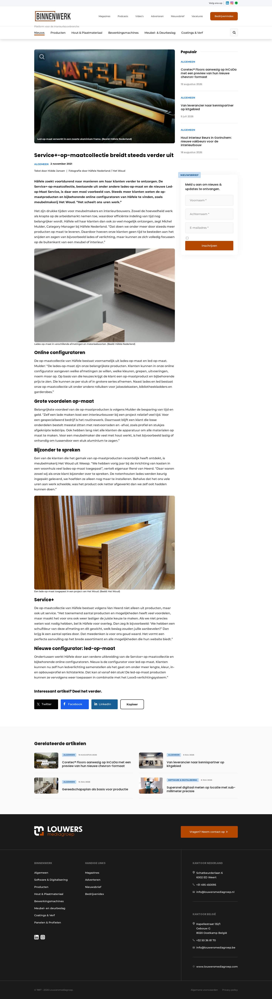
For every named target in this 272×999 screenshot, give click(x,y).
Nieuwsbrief (177, 16)
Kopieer (132, 704)
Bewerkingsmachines (123, 32)
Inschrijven (209, 245)
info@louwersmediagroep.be (215, 947)
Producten (58, 32)
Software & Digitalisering (51, 879)
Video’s (139, 16)
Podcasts (123, 16)
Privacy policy (230, 989)
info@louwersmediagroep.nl (215, 892)
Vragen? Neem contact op (207, 831)
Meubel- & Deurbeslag (160, 32)
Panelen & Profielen (47, 922)
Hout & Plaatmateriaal (86, 32)
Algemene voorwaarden (204, 989)
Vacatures (197, 16)
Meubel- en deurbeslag (49, 908)
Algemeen (41, 164)
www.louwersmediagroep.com (217, 966)
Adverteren (157, 16)
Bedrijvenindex (224, 16)
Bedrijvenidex (94, 894)
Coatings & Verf (192, 32)
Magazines (104, 16)
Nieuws (39, 32)
